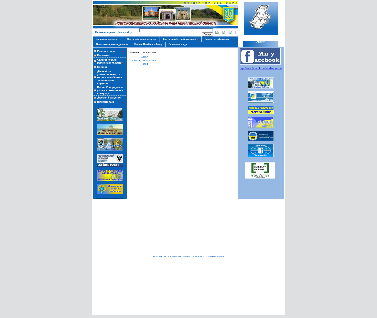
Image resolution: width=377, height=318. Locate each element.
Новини (102, 67)
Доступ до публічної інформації (179, 39)
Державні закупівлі (109, 97)
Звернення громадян (107, 39)
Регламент (103, 55)
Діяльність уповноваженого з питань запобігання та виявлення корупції (109, 77)
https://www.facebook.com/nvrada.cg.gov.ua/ (261, 68)
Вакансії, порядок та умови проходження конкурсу (110, 90)
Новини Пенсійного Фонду (148, 44)
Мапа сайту (125, 32)
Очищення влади (177, 44)
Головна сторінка (105, 32)
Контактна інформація (217, 39)
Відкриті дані (105, 101)
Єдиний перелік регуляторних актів (109, 61)
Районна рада (106, 51)
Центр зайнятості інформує (141, 39)
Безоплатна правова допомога (112, 44)
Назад (144, 56)
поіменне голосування (144, 60)
